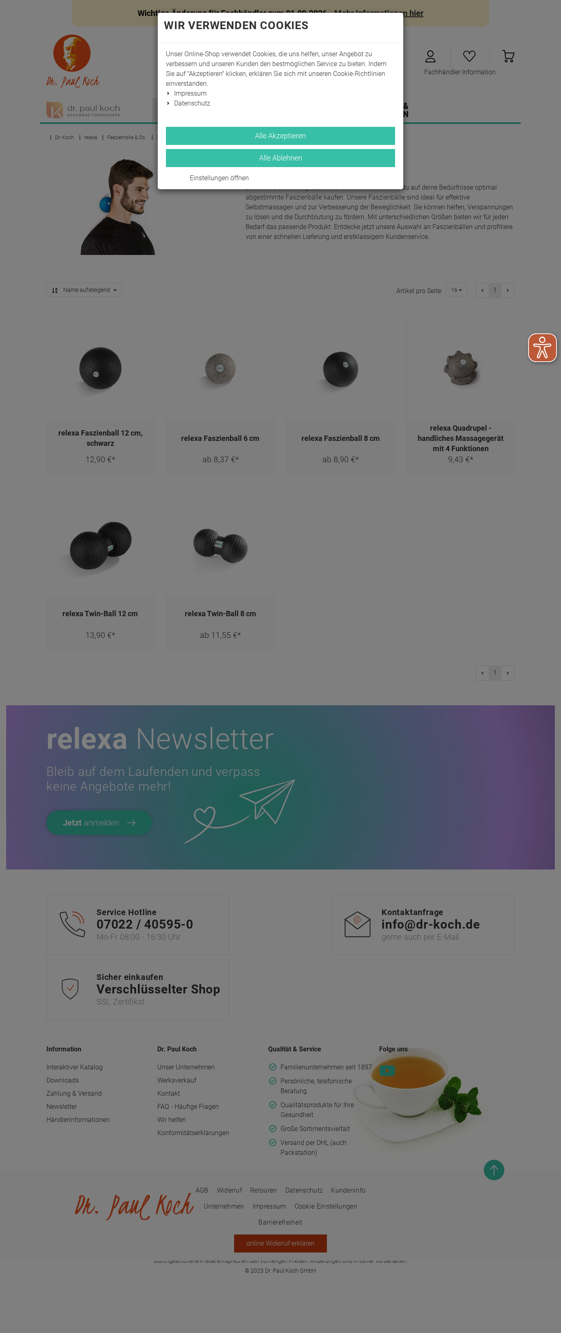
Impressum (190, 93)
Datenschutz (192, 103)
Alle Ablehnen (280, 158)
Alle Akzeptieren (280, 135)
